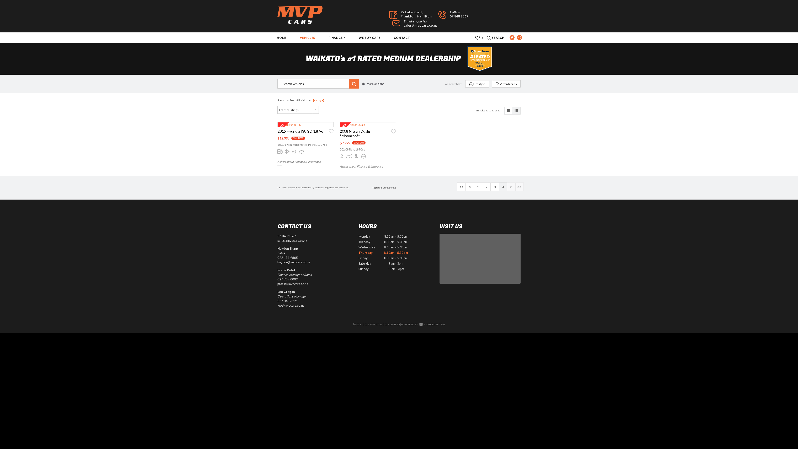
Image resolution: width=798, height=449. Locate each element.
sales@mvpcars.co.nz (420, 25)
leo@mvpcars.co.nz (290, 305)
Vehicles (307, 37)
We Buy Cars (370, 37)
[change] (318, 100)
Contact (402, 37)
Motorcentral (434, 324)
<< (461, 187)
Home (282, 37)
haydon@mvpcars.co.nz (293, 262)
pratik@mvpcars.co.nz (292, 284)
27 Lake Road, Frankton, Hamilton (416, 14)
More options (375, 83)
